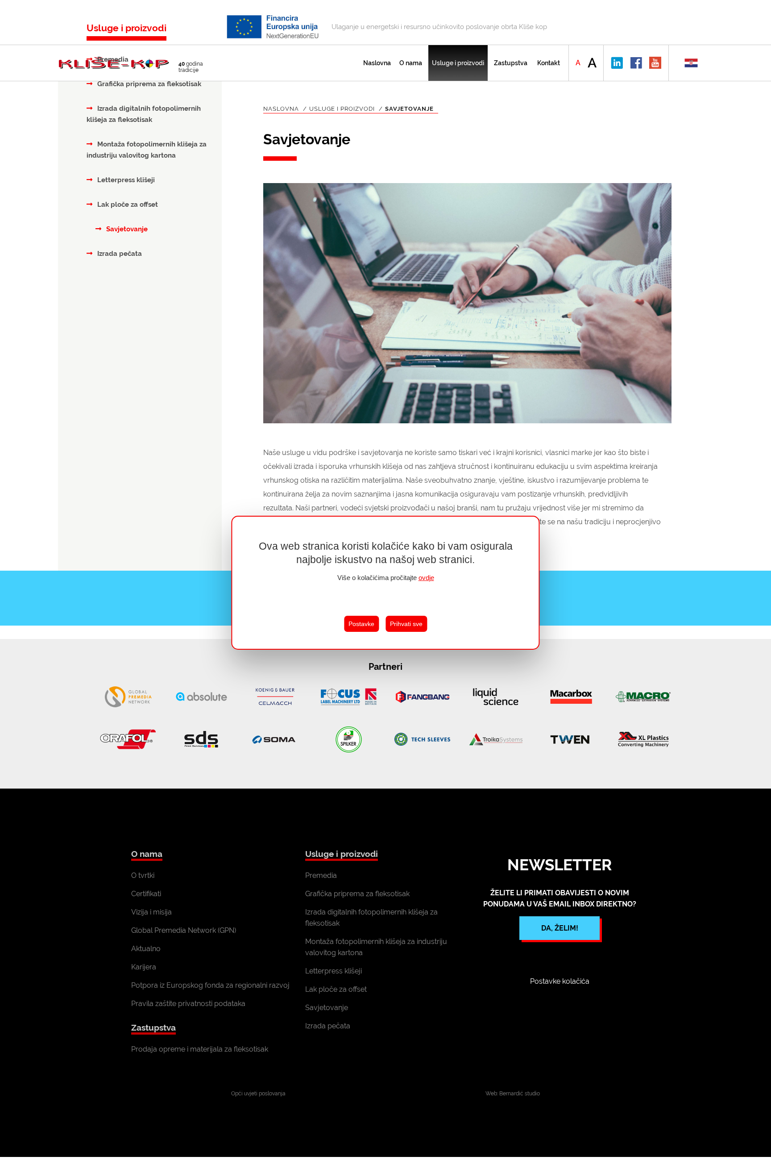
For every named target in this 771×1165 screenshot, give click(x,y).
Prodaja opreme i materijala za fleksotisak (199, 1049)
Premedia (111, 59)
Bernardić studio (519, 1093)
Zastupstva (510, 63)
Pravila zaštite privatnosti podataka (188, 1003)
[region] (385, 583)
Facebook (636, 63)
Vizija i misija (151, 912)
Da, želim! (559, 928)
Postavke (361, 623)
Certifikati (146, 893)
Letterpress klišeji (125, 180)
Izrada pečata (118, 254)
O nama (410, 63)
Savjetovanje (126, 229)
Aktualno (146, 948)
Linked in (617, 63)
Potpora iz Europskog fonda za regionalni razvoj (210, 985)
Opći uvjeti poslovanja (258, 1093)
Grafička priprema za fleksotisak (148, 84)
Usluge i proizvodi (458, 63)
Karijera (143, 967)
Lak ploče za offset (126, 204)
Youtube (655, 63)
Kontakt (548, 63)
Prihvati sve (406, 623)
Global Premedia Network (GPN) (183, 930)
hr (690, 63)
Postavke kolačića (559, 981)
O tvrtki (142, 875)
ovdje (426, 577)
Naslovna (377, 63)
